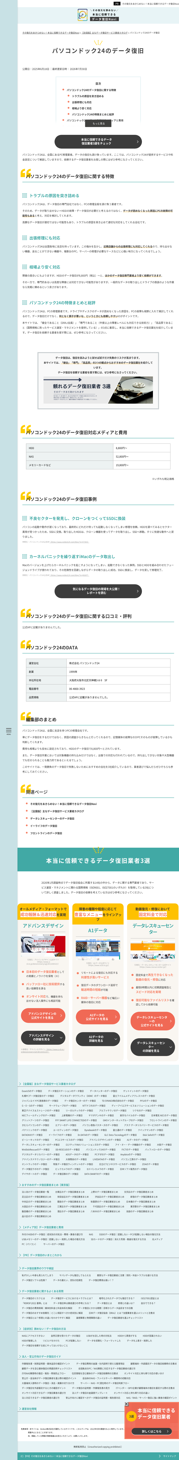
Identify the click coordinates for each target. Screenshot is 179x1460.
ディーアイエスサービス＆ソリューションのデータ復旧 (138, 1105)
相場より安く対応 (82, 108)
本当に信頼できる (104, 15)
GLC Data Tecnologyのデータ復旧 (120, 1134)
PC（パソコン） (29, 1244)
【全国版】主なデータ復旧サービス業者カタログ (57, 811)
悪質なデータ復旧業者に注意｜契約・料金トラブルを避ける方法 (127, 1275)
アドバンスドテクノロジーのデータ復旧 (41, 1159)
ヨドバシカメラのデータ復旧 (100, 1169)
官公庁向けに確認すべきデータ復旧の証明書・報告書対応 (93, 1397)
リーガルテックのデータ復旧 (79, 1110)
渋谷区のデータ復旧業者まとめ (109, 1196)
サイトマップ (169, 1456)
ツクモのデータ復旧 (142, 1110)
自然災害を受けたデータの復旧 (65, 1335)
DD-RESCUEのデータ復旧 (68, 1149)
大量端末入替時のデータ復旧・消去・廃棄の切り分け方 (48, 1383)
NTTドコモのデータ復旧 (94, 1105)
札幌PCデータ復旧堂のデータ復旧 (38, 1095)
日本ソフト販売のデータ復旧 (133, 1169)
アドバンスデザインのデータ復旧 (105, 1139)
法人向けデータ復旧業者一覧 (35, 1191)
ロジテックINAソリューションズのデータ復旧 (87, 1144)
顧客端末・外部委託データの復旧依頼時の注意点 (154, 1363)
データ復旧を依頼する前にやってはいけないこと (45, 1345)
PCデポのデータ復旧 (104, 1154)
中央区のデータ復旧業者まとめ (36, 1201)
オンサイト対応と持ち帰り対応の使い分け (144, 1373)
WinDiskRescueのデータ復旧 (35, 1149)
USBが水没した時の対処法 (99, 1335)
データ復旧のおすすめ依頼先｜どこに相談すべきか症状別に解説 (52, 1312)
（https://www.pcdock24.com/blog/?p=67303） (69, 542)
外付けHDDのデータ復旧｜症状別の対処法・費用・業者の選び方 (52, 1234)
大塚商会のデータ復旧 (76, 1159)
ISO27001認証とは (150, 1298)
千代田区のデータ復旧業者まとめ (108, 1206)
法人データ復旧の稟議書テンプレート (90, 1392)
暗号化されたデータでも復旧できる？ (117, 1298)
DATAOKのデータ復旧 (32, 1134)
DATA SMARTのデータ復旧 (96, 1173)
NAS (91, 1234)
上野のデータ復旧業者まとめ (104, 1191)
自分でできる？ (148, 1303)
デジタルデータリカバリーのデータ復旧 (41, 1154)
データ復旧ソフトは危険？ (34, 1280)
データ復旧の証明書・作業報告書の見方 (91, 1387)
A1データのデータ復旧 (137, 1139)
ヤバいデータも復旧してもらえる (75, 1275)
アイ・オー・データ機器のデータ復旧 (133, 1144)
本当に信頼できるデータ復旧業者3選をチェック (96, 141)
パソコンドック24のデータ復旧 (101, 1149)
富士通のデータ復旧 (122, 1129)
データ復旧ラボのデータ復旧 (35, 1169)
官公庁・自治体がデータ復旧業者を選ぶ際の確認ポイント (49, 1378)
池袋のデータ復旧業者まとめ (139, 1211)
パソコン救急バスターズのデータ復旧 (100, 1125)
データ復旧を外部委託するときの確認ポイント (44, 1387)
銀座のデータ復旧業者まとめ (71, 1201)
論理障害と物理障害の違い (88, 1317)
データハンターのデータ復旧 (103, 1090)
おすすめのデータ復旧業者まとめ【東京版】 (46, 1185)
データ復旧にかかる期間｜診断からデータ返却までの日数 (105, 1308)
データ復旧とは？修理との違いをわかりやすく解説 (46, 1317)
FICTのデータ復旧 (130, 1149)
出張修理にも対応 (82, 102)
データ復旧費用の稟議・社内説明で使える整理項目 (100, 1363)
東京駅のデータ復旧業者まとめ (145, 1206)
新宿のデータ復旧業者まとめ (144, 1196)
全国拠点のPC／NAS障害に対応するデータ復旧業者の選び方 (106, 1368)
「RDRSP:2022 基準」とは (34, 1303)
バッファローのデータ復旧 (157, 1149)
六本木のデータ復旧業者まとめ (105, 1211)
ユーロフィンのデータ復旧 (65, 1129)
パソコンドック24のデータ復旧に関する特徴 (91, 90)
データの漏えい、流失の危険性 (68, 1280)
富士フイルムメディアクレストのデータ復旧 (134, 1095)
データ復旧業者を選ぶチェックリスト (125, 1317)
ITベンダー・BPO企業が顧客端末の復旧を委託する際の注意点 (145, 1387)
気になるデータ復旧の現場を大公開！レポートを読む (96, 591)
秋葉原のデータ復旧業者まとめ (105, 1201)
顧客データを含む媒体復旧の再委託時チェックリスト (47, 1368)
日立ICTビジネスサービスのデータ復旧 (117, 1164)
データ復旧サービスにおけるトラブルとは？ (72, 1298)
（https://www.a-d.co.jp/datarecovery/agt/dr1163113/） (42, 1050)
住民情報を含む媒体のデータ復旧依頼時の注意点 (95, 1373)
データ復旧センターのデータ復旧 (80, 1100)
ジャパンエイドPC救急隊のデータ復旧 (40, 1100)
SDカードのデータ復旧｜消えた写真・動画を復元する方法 (118, 1239)
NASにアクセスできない (33, 1335)
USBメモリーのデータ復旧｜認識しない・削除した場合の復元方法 (53, 1239)
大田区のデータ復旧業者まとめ (36, 1206)
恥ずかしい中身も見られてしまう (37, 1275)
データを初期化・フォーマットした (104, 1340)
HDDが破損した (29, 1340)
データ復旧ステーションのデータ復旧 (66, 1090)
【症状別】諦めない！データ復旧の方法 (44, 1328)
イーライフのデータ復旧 (43, 825)
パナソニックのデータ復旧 (34, 1129)
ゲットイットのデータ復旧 (135, 1090)
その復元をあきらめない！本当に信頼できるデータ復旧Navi (150, 3)
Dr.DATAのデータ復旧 (88, 1134)
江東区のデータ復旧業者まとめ (72, 1206)
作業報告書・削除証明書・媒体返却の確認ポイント (46, 1363)
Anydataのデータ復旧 (130, 1154)
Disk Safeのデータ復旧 (153, 1134)
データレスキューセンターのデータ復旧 (52, 818)
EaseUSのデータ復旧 (32, 1090)
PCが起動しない (73, 1340)
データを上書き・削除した (139, 1340)
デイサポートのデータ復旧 (34, 1173)
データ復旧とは (104, 1303)
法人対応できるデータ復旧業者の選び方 (41, 1397)
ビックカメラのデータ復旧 (67, 1169)
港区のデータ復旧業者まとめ (71, 1211)
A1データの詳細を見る (96, 1039)
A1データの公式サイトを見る (97, 1017)
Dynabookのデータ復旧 (95, 1129)
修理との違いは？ (126, 1303)
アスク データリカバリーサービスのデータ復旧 (146, 1125)
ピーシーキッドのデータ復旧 (35, 1139)
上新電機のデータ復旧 (72, 1115)
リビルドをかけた (51, 1340)
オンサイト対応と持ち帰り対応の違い (131, 1392)
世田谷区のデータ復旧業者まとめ (73, 1196)
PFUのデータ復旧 (148, 1100)
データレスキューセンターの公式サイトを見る (152, 1021)
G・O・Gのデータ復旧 (32, 1105)
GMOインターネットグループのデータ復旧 (123, 1120)
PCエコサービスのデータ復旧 (69, 1139)
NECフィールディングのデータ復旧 (38, 1115)
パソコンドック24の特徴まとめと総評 (93, 114)
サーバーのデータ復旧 (53, 1244)
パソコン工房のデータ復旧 (133, 1159)
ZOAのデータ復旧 (150, 1164)
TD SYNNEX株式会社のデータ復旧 (118, 1100)
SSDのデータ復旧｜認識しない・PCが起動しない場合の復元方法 (129, 1234)
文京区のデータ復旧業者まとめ (138, 1191)
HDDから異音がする (127, 1335)
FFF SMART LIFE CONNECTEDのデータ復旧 (76, 1120)
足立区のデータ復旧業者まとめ (36, 1196)
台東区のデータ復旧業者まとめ (70, 1191)
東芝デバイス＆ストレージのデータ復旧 (41, 1110)
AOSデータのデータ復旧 (77, 1154)
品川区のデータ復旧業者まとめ (36, 1216)
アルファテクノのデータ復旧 (112, 1110)
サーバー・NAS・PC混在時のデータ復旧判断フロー (104, 1383)
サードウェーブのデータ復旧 (62, 1105)
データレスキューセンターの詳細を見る (151, 1047)
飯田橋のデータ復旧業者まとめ (36, 1211)
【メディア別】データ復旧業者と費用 (42, 1227)
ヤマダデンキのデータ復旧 (101, 1115)
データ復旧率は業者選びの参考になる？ (72, 1303)
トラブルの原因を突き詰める (88, 96)
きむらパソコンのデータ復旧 (35, 1125)
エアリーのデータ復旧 (65, 1125)
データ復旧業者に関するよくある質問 (42, 1291)
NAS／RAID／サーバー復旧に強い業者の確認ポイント (151, 1397)
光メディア (157, 1239)
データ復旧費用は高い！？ (101, 1280)
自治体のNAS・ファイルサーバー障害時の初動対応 (107, 1378)
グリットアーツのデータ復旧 (35, 1120)
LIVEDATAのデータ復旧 (104, 1159)
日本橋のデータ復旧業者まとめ (141, 1201)
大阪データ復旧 (164, 1144)
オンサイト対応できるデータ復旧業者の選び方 (44, 1392)
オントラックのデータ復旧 (34, 1164)
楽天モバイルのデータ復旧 (132, 1115)
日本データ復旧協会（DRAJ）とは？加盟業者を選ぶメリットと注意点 (122, 1312)
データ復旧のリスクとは (33, 1298)
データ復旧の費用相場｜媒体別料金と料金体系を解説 (47, 1308)
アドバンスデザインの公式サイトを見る (42, 1015)
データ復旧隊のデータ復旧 (65, 1173)
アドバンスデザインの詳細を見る (41, 1037)
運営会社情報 (29, 1408)
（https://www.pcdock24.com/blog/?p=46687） (69, 575)
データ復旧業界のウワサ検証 (38, 1268)
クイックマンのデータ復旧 (150, 1129)
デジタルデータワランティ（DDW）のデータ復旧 (83, 1095)
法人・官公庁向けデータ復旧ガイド (41, 1356)
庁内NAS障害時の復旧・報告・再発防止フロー (44, 1373)
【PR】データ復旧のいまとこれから (42, 1255)
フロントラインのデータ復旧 (46, 833)
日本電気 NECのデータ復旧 (164, 1115)
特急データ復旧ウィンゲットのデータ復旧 (73, 1164)
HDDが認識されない (152, 1335)
